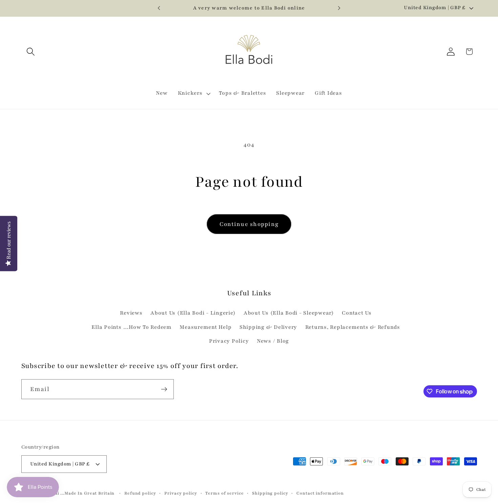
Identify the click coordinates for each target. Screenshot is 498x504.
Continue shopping (249, 224)
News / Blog (273, 341)
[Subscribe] (164, 389)
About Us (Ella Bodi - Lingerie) (192, 313)
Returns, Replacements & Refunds (352, 327)
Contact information (320, 493)
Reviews (131, 313)
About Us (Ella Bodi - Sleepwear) (289, 313)
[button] (30, 51)
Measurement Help (205, 327)
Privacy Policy (229, 341)
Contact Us (357, 313)
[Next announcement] (339, 8)
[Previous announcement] (158, 8)
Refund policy (140, 493)
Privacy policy (180, 493)
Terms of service (224, 493)
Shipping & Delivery (268, 327)
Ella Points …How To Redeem (131, 327)
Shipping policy (270, 493)
